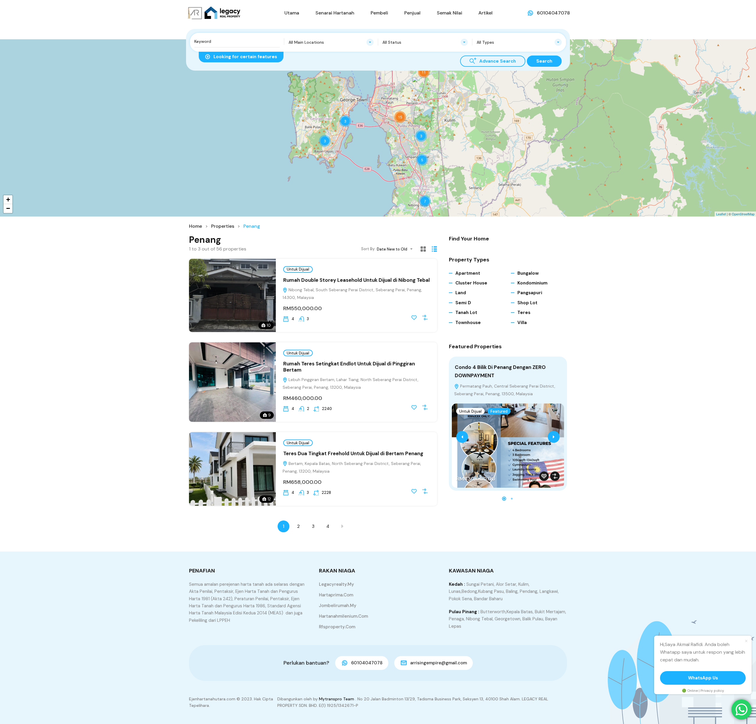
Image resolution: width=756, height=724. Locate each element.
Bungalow (528, 273)
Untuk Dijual (298, 269)
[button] (504, 499)
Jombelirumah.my (337, 606)
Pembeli (379, 13)
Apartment (467, 273)
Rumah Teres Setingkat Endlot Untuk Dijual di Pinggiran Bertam (349, 366)
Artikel (485, 13)
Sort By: (368, 249)
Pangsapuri (529, 293)
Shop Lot (527, 303)
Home (195, 226)
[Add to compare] (425, 317)
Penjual (412, 13)
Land (460, 293)
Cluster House (471, 283)
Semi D (463, 303)
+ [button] (8, 199)
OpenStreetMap (743, 213)
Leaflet (721, 213)
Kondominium (532, 283)
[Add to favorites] (414, 317)
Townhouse (468, 323)
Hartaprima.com (336, 595)
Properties (222, 226)
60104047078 (553, 13)
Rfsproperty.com (337, 627)
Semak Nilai (449, 13)
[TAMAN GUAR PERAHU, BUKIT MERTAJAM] (418, 85)
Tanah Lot (466, 312)
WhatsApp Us (703, 678)
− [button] (8, 208)
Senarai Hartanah (334, 13)
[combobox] (331, 42)
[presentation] (462, 437)
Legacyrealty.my (336, 584)
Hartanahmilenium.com (343, 616)
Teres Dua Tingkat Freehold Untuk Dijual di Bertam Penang (353, 453)
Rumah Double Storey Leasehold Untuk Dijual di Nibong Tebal (356, 280)
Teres (523, 312)
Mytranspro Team (336, 699)
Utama (291, 13)
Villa (522, 323)
